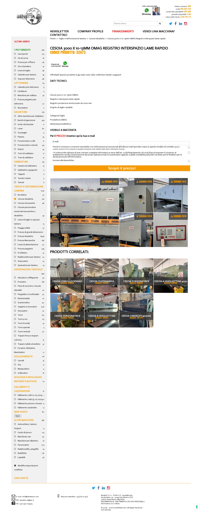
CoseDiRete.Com (119, 508)
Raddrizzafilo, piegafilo (28, 449)
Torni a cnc (22, 319)
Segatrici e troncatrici (27, 306)
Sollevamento (23, 356)
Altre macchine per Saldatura (30, 116)
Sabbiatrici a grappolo (27, 170)
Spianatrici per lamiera (27, 265)
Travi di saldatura (25, 157)
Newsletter (59, 31)
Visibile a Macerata (63, 130)
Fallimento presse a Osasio (29, 403)
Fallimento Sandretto (27, 407)
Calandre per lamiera (26, 74)
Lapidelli (21, 457)
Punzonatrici (23, 445)
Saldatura (20, 112)
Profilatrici (22, 253)
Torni (20, 315)
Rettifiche (22, 453)
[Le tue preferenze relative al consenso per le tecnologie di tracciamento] (197, 507)
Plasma (20, 137)
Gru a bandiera (24, 66)
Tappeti (21, 174)
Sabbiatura (21, 161)
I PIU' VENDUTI (22, 49)
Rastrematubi (23, 298)
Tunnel (20, 182)
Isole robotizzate (25, 124)
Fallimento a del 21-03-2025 (29, 395)
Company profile (90, 31)
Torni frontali (23, 323)
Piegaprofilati (23, 228)
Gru (19, 364)
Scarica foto (111, 181)
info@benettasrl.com (30, 497)
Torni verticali (23, 331)
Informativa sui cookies (110, 504)
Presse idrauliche (25, 236)
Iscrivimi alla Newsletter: (63, 160)
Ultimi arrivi (22, 41)
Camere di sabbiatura (27, 166)
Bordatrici (21, 195)
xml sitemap (106, 510)
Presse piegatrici (25, 248)
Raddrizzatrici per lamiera (28, 257)
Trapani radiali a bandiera (28, 344)
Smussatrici (22, 261)
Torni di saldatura (25, 153)
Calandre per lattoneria (28, 87)
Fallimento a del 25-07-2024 (30, 399)
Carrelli (20, 360)
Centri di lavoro (24, 432)
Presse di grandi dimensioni (30, 232)
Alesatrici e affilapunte (27, 277)
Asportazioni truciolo (28, 269)
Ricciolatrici (22, 108)
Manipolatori (23, 369)
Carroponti (22, 54)
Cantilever (22, 91)
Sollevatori (22, 373)
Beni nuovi (21, 411)
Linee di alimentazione (27, 244)
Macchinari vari (24, 436)
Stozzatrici (22, 311)
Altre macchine (23, 420)
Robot (20, 149)
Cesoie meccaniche (26, 203)
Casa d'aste (21, 478)
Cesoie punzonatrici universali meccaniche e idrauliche (25, 211)
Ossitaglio (22, 132)
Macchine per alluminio (27, 440)
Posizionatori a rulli (26, 141)
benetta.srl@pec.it (27, 500)
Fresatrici (21, 282)
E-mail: (56, 142)
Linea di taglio (23, 70)
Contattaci (58, 35)
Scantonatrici (23, 302)
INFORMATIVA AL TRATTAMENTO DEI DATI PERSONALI (122, 501)
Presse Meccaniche (26, 240)
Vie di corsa (22, 58)
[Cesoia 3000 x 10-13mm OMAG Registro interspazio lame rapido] (84, 212)
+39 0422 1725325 (25, 504)
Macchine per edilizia (26, 95)
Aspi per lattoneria (26, 79)
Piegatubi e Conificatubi (28, 294)
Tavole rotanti (24, 178)
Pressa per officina (26, 62)
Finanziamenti (123, 31)
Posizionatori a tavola (27, 145)
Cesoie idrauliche (25, 199)
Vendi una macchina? (159, 31)
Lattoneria (21, 83)
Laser (20, 128)
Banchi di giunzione (26, 120)
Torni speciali (23, 327)
